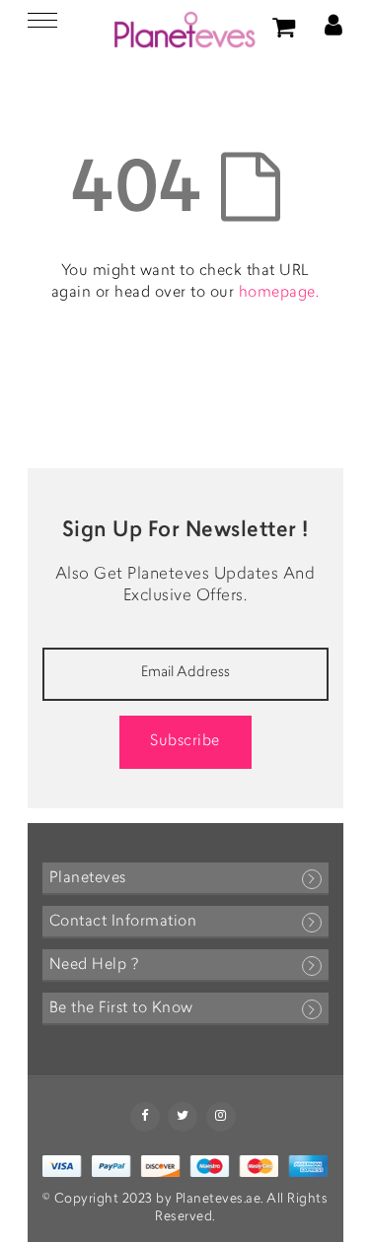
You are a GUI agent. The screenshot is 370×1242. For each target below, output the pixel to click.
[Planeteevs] (185, 29)
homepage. (279, 293)
